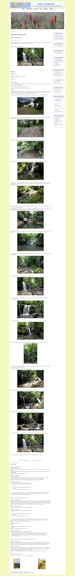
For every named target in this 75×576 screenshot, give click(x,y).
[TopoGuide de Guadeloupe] (16, 563)
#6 (10, 523)
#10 (11, 481)
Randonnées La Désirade (59, 39)
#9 (10, 499)
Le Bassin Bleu (57, 103)
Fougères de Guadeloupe (59, 117)
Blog (23, 8)
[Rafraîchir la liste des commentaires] (16, 464)
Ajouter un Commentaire (14, 462)
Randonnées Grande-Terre (59, 36)
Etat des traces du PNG (58, 89)
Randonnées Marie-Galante (59, 38)
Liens (41, 8)
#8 (10, 506)
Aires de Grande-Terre (58, 53)
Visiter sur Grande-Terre (59, 46)
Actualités (45, 8)
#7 (10, 509)
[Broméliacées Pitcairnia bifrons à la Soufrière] (37, 20)
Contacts (51, 8)
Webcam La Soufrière (58, 83)
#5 (10, 530)
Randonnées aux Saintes (59, 37)
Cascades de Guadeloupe (59, 124)
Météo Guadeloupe (57, 81)
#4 (10, 541)
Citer (11, 474)
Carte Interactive (29, 8)
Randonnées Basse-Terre (17, 40)
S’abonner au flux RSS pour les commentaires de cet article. (20, 555)
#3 (10, 546)
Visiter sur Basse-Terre (58, 45)
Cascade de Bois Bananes (59, 98)
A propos (35, 8)
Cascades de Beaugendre (15, 37)
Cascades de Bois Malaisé (59, 108)
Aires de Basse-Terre (58, 52)
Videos (56, 125)
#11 (11, 475)
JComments (30, 556)
